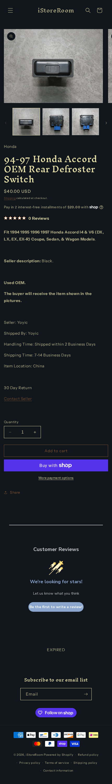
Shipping (10, 198)
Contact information (58, 770)
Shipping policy (85, 763)
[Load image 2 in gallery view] (56, 121)
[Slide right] (106, 123)
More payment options (56, 478)
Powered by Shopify (58, 755)
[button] (10, 10)
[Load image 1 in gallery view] (26, 121)
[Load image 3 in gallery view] (85, 121)
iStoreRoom (34, 755)
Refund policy (88, 755)
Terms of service (57, 763)
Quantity (11, 422)
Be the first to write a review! (56, 606)
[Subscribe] (85, 694)
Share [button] (15, 492)
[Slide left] (5, 123)
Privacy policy (29, 763)
